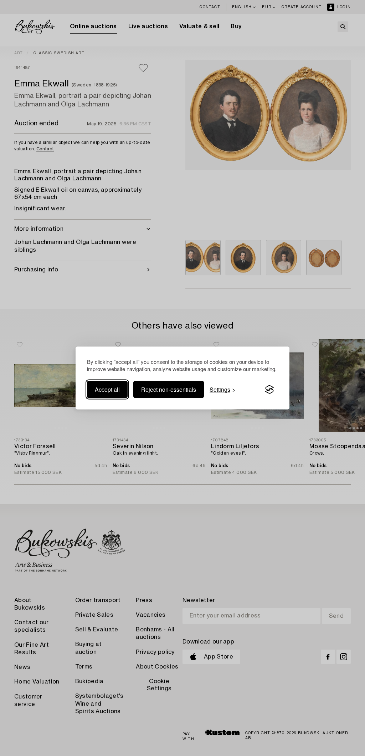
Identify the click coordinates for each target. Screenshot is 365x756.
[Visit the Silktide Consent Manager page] (269, 389)
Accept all (107, 389)
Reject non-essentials (168, 389)
